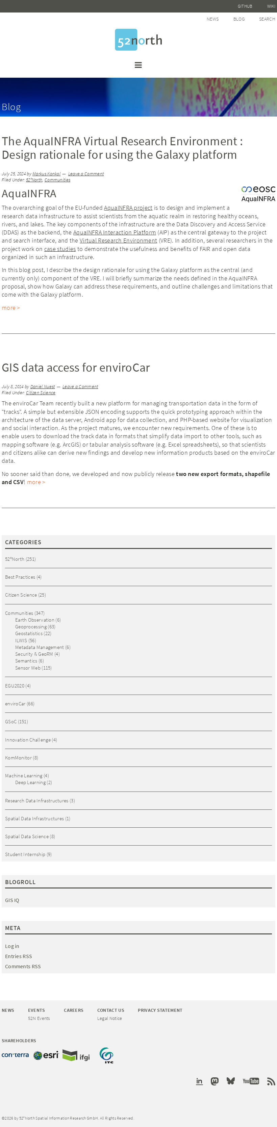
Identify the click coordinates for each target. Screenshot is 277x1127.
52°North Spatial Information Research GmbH (138, 40)
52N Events (39, 1018)
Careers (73, 1010)
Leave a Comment (86, 174)
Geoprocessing (31, 626)
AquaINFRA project (128, 207)
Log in (12, 946)
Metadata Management (39, 647)
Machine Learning (24, 775)
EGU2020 (14, 685)
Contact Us (110, 1010)
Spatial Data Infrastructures (34, 818)
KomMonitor (18, 757)
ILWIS (21, 640)
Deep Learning (30, 782)
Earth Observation (34, 620)
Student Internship (25, 854)
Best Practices (20, 577)
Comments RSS (23, 966)
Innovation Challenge (28, 739)
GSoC (11, 721)
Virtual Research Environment (118, 240)
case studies (60, 249)
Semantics (26, 660)
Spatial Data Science (27, 836)
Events (36, 1010)
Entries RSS (18, 956)
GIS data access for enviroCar (76, 367)
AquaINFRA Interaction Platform (114, 232)
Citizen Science (41, 393)
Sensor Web (28, 668)
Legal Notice (109, 1018)
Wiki (271, 6)
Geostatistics (29, 633)
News (213, 19)
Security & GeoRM (34, 654)
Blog (239, 19)
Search (267, 19)
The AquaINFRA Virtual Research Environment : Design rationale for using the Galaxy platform (122, 147)
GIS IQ (12, 900)
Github (245, 6)
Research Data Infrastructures (37, 800)
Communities (57, 180)
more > (11, 307)
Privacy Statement (160, 1010)
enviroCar (15, 703)
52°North (34, 180)
